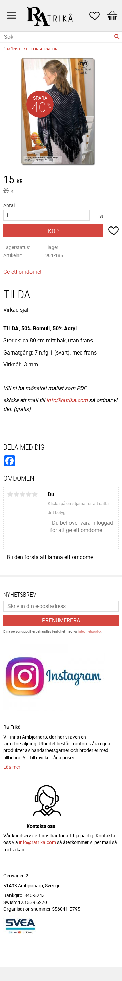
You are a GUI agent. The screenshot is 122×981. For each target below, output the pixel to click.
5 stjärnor (35, 494)
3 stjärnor (22, 494)
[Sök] (117, 37)
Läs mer (11, 767)
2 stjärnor (16, 494)
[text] (61, 180)
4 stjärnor (28, 494)
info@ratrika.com (67, 400)
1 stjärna (10, 494)
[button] (97, 16)
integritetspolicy (89, 631)
